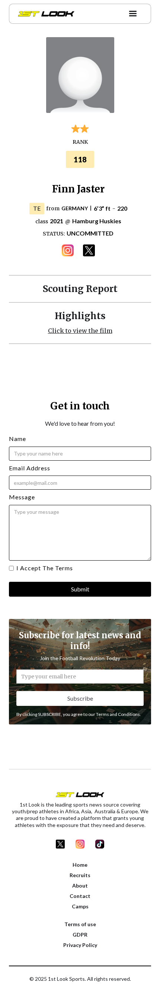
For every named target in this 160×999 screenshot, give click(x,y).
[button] (132, 13)
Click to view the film (80, 330)
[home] (44, 13)
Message (22, 496)
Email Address (29, 467)
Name (17, 438)
